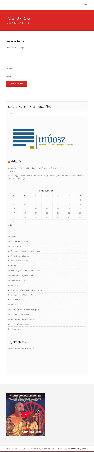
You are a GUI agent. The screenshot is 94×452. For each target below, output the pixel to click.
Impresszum (15, 329)
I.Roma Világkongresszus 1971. (22, 324)
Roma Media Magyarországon (22, 275)
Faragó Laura (16, 246)
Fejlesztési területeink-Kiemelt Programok (26, 290)
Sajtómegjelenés (17, 300)
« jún (10, 225)
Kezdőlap (14, 236)
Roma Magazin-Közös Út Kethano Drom (26, 270)
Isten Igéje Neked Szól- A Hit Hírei (23, 295)
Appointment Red (71, 448)
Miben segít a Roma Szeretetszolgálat (25, 309)
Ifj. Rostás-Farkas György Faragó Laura (25, 251)
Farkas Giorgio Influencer (20, 256)
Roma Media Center (18, 280)
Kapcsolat (14, 285)
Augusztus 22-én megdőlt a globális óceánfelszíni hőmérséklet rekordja (37, 168)
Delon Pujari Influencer (19, 261)
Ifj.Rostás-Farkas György (20, 241)
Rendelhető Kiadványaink (20, 314)
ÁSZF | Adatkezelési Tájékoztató (23, 319)
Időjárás (16, 161)
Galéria (17, 23)
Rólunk (13, 266)
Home (8, 23)
